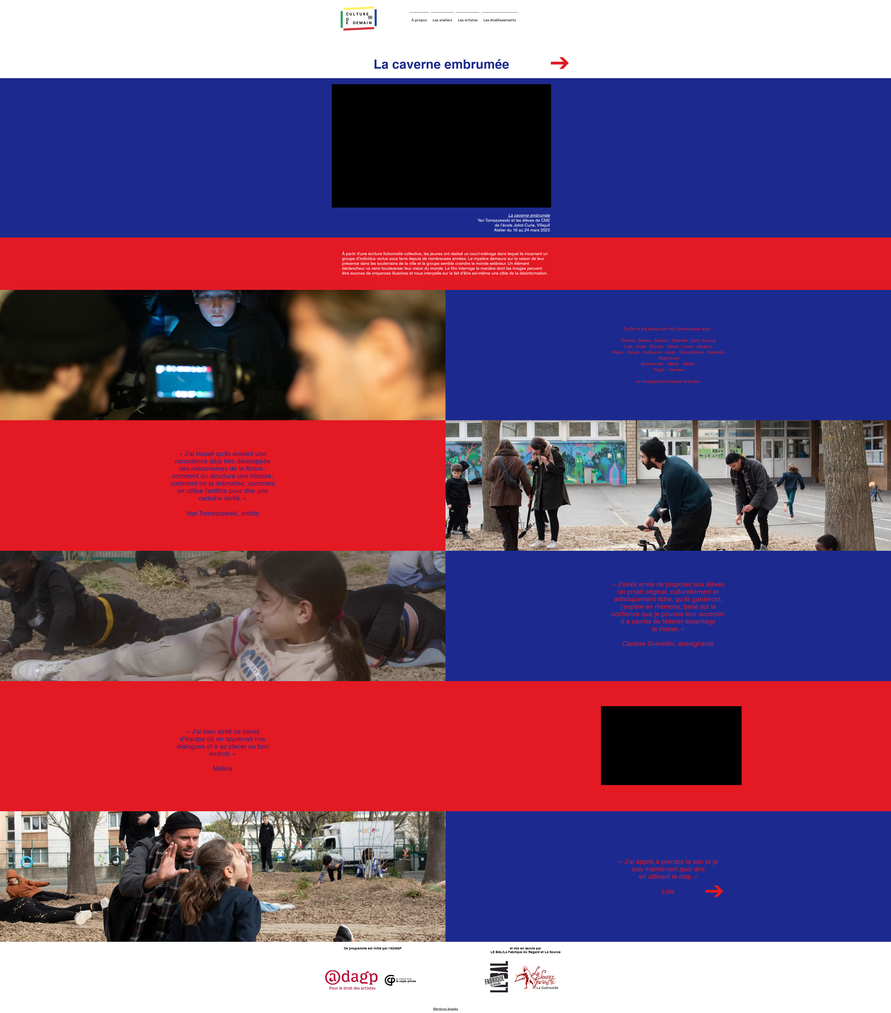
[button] (419, 18)
